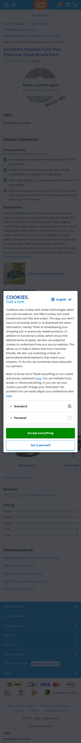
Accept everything (40, 433)
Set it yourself (40, 445)
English (61, 299)
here (38, 378)
